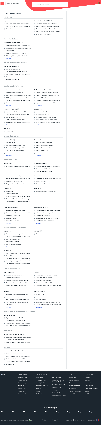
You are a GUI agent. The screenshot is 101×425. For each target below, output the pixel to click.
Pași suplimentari (10, 21)
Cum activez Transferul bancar (44, 280)
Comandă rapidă (10, 50)
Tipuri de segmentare (11, 207)
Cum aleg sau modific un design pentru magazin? (18, 76)
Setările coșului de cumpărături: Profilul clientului (18, 56)
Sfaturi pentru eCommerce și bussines (19, 311)
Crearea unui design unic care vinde (15, 353)
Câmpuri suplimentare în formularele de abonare (18, 184)
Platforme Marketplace (58, 392)
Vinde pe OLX (21, 385)
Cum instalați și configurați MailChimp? (15, 145)
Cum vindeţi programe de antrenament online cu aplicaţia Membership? (24, 255)
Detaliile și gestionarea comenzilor (14, 92)
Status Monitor (72, 377)
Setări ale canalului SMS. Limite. (44, 171)
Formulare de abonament (12, 176)
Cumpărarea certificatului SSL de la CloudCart (47, 29)
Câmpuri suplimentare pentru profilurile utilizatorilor (19, 122)
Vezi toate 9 (8, 58)
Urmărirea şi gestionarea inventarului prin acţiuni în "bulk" (50, 100)
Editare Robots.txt (10, 153)
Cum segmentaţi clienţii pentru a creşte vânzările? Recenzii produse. (23, 213)
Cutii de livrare (9, 304)
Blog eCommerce (73, 388)
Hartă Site (87, 393)
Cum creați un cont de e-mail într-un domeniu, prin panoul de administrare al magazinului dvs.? (29, 26)
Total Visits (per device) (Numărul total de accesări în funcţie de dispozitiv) (54, 122)
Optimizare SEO (10, 364)
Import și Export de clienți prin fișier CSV (16, 112)
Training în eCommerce (74, 385)
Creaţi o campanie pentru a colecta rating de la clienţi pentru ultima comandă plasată (27, 196)
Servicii (7, 347)
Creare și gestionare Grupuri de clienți (15, 119)
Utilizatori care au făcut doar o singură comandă (48, 218)
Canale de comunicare (41, 163)
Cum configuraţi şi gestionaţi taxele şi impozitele (48, 302)
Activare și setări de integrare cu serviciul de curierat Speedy (21, 297)
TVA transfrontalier (41, 299)
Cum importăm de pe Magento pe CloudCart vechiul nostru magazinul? (23, 236)
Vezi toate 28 (39, 288)
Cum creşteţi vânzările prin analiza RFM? (46, 191)
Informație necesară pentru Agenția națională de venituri (20, 323)
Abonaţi (37, 176)
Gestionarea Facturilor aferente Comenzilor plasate (19, 95)
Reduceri (38, 140)
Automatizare (55, 390)
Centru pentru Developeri (91, 388)
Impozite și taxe (39, 291)
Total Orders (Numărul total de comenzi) (46, 117)
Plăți (36, 272)
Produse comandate (11, 103)
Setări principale (10, 272)
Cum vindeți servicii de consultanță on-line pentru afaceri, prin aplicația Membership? (27, 263)
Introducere (8, 163)
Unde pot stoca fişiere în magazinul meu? (16, 285)
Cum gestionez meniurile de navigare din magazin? (18, 74)
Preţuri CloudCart (56, 377)
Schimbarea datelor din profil (13, 277)
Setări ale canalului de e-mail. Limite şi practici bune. (49, 166)
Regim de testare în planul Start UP (14, 318)
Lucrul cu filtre (9, 131)
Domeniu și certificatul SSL (43, 21)
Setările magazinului (11, 66)
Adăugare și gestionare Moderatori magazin (17, 280)
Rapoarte (38, 109)
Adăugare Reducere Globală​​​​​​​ (43, 148)
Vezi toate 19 (9, 82)
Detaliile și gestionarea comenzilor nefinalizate (17, 97)
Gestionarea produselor (42, 90)
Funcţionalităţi (39, 377)
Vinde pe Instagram (23, 382)
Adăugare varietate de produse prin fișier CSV (47, 95)
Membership (8, 250)
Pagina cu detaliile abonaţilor (43, 184)
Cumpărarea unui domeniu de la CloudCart (46, 23)
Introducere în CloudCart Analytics (44, 112)
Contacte (87, 380)
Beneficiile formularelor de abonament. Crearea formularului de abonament (25, 178)
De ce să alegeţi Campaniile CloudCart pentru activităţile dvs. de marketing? (24, 166)
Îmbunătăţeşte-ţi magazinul (15, 227)
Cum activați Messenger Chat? (13, 244)
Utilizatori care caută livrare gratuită (45, 220)
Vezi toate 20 (39, 105)
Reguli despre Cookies (80, 420)
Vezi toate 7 (39, 223)
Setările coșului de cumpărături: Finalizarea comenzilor (19, 53)
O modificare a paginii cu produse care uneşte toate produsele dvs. (22, 337)
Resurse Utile (72, 393)
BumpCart (37, 231)
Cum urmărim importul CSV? (13, 239)
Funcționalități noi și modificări (14, 334)
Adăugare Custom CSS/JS (12, 79)
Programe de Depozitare (42, 385)
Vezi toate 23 (9, 155)
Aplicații (7, 231)
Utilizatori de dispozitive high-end (44, 213)
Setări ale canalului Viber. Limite (44, 168)
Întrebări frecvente (10, 315)
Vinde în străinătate (23, 393)
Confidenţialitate (68, 420)
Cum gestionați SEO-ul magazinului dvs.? (16, 148)
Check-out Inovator (40, 393)
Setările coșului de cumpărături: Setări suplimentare (19, 48)
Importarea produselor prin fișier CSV (45, 103)
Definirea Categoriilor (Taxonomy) (44, 97)
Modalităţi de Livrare (41, 380)
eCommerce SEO (56, 387)
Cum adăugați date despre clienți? (14, 117)
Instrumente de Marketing (58, 384)
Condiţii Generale (91, 420)
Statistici (37, 188)
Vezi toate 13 (39, 155)
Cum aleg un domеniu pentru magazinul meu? (17, 23)
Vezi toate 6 (8, 124)
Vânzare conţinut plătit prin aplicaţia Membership (18, 253)
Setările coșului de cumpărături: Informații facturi (18, 45)
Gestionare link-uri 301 (11, 142)
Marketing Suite (10, 160)
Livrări (6, 291)
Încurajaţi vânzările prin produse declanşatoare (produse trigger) (22, 201)
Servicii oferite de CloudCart (13, 351)
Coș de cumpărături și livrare (13, 42)
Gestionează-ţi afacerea (13, 86)
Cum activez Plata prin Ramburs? (44, 277)
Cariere (87, 391)
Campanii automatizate (12, 193)
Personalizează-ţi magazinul (15, 62)
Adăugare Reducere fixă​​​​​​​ (42, 150)
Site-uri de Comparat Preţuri (59, 395)
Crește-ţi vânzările (11, 136)
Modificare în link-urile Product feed (15, 339)
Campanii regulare (10, 191)
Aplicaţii (38, 391)
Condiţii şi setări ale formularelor (14, 181)
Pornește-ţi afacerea (12, 39)
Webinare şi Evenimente (75, 391)
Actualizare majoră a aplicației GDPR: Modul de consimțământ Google (23, 342)
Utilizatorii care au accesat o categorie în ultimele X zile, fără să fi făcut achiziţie (56, 210)
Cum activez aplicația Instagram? (14, 234)
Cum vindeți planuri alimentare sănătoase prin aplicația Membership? (23, 258)
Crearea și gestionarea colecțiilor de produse (47, 92)
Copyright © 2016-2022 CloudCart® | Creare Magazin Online (14, 420)
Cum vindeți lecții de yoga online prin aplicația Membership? (21, 261)
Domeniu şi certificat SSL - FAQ (44, 34)
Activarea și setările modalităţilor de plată (46, 275)
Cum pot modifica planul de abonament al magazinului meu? (21, 282)
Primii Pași (8, 17)
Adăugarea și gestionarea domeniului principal (47, 26)
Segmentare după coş (11, 218)
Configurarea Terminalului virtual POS (15, 359)
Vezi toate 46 (9, 246)
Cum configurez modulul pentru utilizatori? (16, 71)
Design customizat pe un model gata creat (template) (19, 356)
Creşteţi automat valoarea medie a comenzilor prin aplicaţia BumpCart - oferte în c (56, 234)
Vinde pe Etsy (21, 391)
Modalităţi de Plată (40, 382)
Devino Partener (89, 385)
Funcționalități (9, 140)
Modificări (8, 331)
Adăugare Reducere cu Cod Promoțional (46, 153)
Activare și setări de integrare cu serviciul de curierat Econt (20, 299)
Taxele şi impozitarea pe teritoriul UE (45, 297)
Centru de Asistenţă (74, 380)
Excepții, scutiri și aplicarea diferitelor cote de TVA (48, 304)
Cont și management (12, 268)
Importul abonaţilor (41, 181)
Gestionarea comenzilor (12, 90)
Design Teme (39, 388)
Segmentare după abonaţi (12, 220)
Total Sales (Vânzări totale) (43, 114)
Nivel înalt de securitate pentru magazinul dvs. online (19, 325)
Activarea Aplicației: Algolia (12, 241)
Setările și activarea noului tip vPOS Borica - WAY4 (48, 285)
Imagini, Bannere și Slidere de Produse (15, 320)
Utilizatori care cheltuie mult (43, 215)
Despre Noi (87, 377)
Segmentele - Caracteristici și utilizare (15, 210)
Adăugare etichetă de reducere (44, 142)
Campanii (7, 188)
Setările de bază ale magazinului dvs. (15, 275)
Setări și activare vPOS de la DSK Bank (45, 282)
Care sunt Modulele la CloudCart (14, 69)
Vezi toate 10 (9, 288)
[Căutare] (66, 4)
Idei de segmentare (40, 207)
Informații (7, 128)
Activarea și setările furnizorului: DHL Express (17, 302)
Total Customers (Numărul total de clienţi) (46, 119)
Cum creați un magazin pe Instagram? (15, 150)
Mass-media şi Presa (90, 382)
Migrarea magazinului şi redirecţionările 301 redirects (19, 361)
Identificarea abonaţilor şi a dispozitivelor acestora (48, 178)
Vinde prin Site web (23, 377)
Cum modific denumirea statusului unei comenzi (18, 100)
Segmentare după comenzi (13, 215)
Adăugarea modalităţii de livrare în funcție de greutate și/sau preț (22, 294)
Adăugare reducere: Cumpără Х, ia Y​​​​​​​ (45, 145)
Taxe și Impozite (40, 294)
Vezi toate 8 (8, 223)
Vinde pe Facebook (22, 380)
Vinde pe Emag (21, 388)
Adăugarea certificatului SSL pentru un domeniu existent (50, 31)
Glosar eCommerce (73, 382)
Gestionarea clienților (11, 109)
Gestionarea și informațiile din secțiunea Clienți (17, 114)
